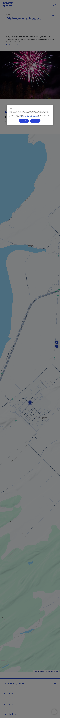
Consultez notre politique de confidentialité (30, 116)
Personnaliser (24, 120)
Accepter (35, 120)
